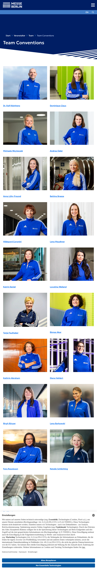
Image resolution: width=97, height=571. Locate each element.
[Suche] (93, 12)
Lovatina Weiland (58, 287)
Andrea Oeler (56, 151)
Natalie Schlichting (59, 469)
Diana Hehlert (56, 378)
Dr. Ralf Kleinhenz (11, 105)
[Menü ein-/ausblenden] (93, 5)
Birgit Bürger (9, 423)
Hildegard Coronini (12, 241)
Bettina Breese (57, 196)
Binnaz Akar (55, 332)
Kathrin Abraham (11, 378)
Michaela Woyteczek (13, 151)
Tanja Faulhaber (10, 333)
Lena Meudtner (57, 241)
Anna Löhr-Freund (12, 196)
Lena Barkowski (57, 423)
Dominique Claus (58, 105)
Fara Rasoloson (10, 469)
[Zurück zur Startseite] (11, 5)
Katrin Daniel (9, 287)
